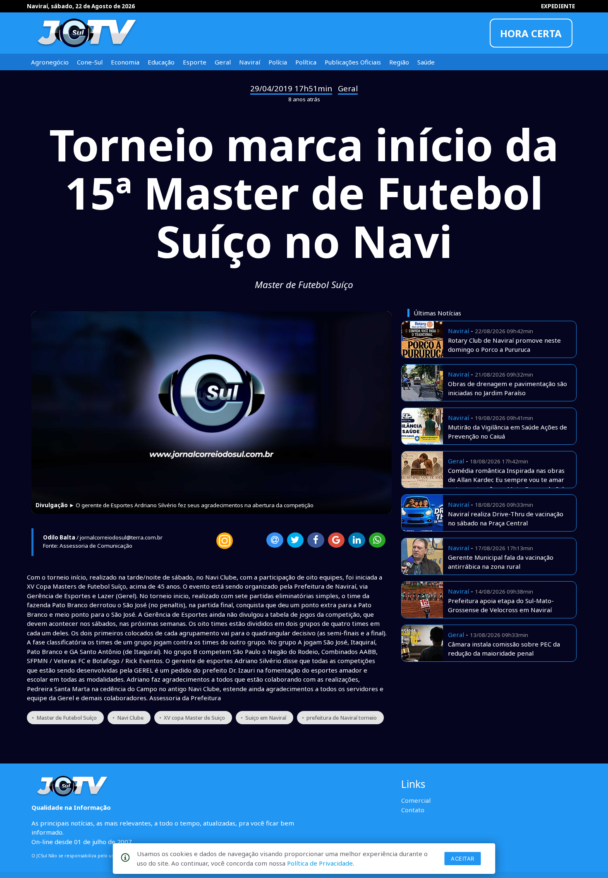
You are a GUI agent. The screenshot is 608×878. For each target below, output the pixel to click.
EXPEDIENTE (558, 6)
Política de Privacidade (320, 863)
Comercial (416, 800)
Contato (412, 810)
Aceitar (462, 858)
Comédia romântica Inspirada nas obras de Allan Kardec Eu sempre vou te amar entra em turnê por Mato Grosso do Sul (506, 479)
